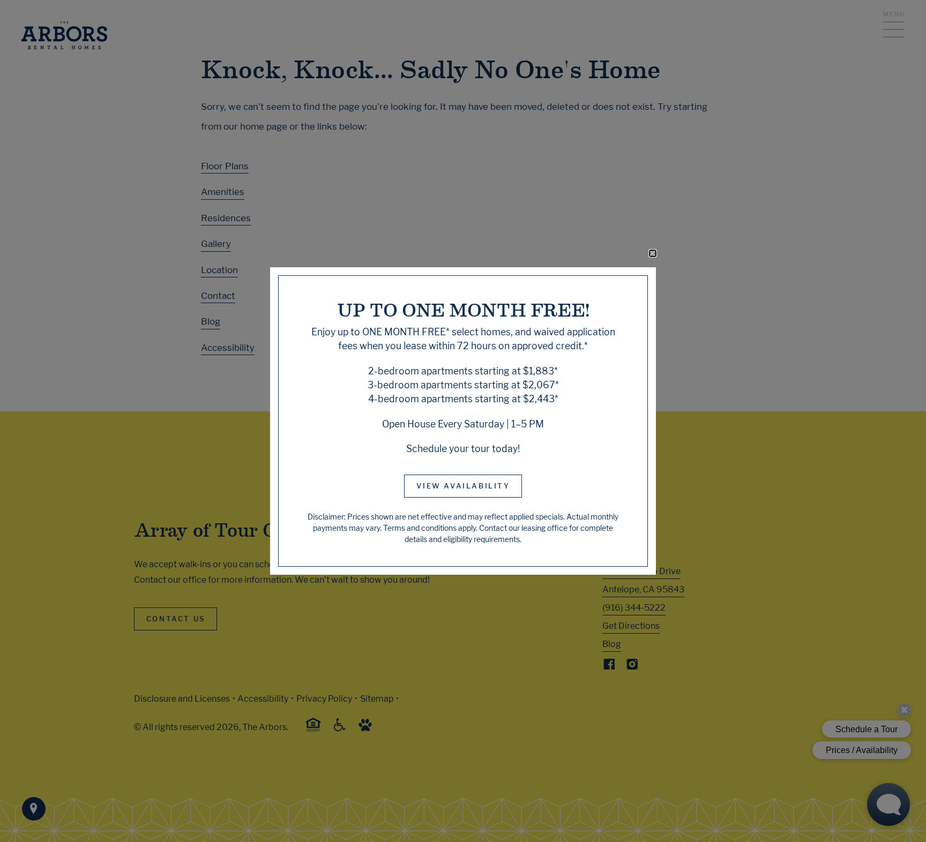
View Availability (463, 486)
